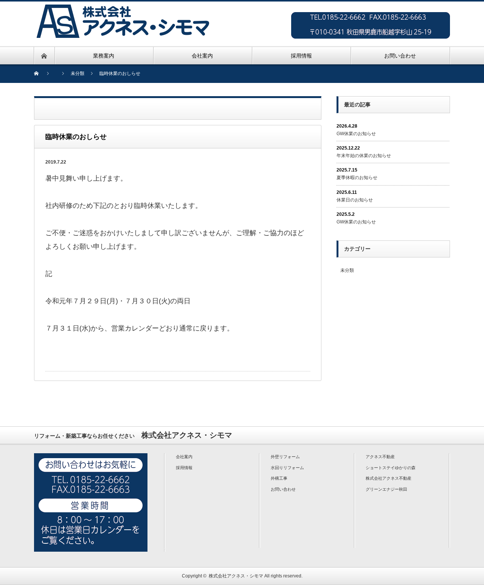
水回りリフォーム (287, 467)
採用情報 (184, 467)
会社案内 (184, 456)
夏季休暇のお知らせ (357, 177)
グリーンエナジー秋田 (386, 489)
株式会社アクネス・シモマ (236, 576)
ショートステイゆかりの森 (391, 467)
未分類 (347, 270)
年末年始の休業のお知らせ (364, 155)
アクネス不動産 (380, 456)
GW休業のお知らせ (356, 133)
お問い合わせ (283, 489)
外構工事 (279, 478)
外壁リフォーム (285, 456)
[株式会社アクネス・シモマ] (123, 6)
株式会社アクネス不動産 (388, 478)
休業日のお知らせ (355, 200)
